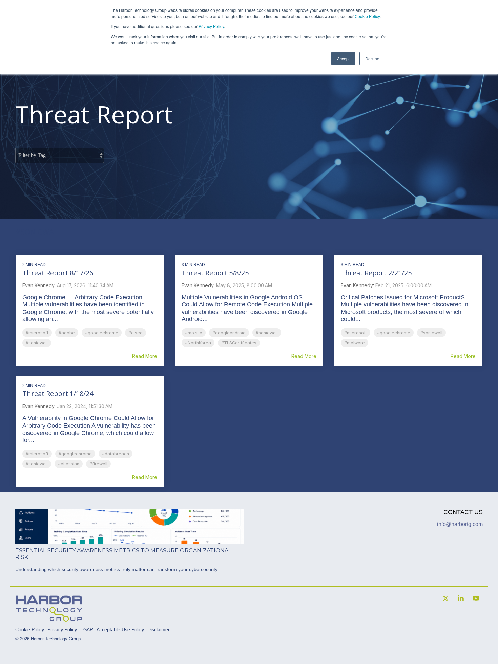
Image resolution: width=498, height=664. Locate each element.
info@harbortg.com (460, 524)
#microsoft (37, 332)
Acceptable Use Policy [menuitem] (120, 629)
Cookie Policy (367, 16)
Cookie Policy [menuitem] (29, 629)
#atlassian (68, 463)
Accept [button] (343, 58)
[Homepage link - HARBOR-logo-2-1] (49, 618)
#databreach (115, 453)
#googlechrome (101, 332)
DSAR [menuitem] (86, 629)
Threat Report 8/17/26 (57, 272)
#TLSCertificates (238, 342)
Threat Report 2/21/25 (376, 272)
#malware (354, 342)
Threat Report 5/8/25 (215, 272)
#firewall (98, 463)
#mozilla (193, 332)
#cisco (135, 332)
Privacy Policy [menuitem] (62, 629)
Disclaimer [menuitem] (158, 629)
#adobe (67, 332)
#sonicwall (37, 342)
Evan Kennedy (38, 285)
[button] (446, 599)
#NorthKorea (198, 342)
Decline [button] (372, 58)
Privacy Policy (211, 26)
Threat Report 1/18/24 (57, 393)
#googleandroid (229, 332)
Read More (144, 356)
